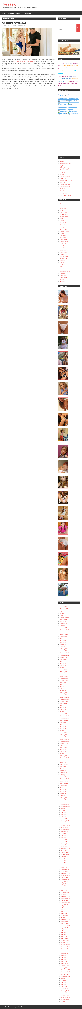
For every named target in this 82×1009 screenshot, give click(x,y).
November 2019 (64, 718)
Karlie (14, 25)
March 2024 (63, 623)
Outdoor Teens (64, 250)
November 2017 (64, 760)
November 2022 (64, 655)
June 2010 (63, 932)
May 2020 (63, 709)
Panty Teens (63, 252)
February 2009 (65, 965)
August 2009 (64, 953)
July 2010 (63, 930)
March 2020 (63, 714)
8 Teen (62, 161)
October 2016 (64, 781)
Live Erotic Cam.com (65, 176)
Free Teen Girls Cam (65, 170)
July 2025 (62, 613)
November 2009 (65, 947)
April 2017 (63, 770)
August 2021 (63, 682)
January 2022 (63, 674)
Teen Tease (63, 275)
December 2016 (64, 779)
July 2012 (63, 884)
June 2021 (63, 686)
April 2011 (64, 911)
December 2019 (64, 716)
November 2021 (64, 678)
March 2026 (63, 607)
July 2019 (62, 724)
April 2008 (64, 986)
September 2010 (65, 926)
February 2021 (64, 693)
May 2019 (63, 728)
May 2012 (63, 888)
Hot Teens (63, 235)
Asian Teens (63, 206)
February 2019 (64, 735)
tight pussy (65, 83)
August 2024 (63, 619)
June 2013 (63, 860)
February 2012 (65, 892)
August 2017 (63, 766)
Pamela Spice (72, 76)
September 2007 (65, 999)
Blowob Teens (64, 216)
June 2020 (63, 707)
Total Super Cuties (65, 191)
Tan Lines (62, 273)
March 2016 (63, 795)
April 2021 (63, 691)
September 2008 (65, 976)
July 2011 (63, 907)
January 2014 (64, 846)
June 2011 (63, 909)
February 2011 (65, 915)
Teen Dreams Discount (14, 13)
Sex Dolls (62, 265)
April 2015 (64, 816)
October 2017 (64, 762)
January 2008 (64, 993)
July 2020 (62, 705)
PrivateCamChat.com (66, 180)
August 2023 (63, 636)
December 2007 (65, 995)
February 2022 (64, 672)
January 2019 (63, 737)
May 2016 (63, 791)
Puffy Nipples (63, 258)
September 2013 (65, 854)
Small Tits (74, 79)
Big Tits (62, 210)
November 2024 (64, 617)
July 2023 (62, 638)
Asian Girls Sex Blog (65, 163)
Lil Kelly (62, 174)
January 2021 (63, 695)
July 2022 (62, 661)
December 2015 (64, 802)
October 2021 (64, 680)
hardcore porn (68, 68)
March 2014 (64, 842)
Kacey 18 (62, 172)
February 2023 (64, 649)
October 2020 (64, 701)
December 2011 (65, 896)
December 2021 (64, 676)
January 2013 (64, 871)
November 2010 (65, 921)
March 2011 (64, 913)
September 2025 (64, 611)
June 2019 (63, 726)
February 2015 (65, 821)
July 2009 (63, 955)
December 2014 (65, 825)
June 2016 (63, 789)
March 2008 (64, 988)
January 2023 (63, 651)
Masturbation (64, 244)
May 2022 (63, 665)
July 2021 (62, 684)
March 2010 (64, 938)
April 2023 (63, 644)
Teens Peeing (63, 277)
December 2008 (65, 970)
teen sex (67, 81)
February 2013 (65, 869)
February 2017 (64, 774)
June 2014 (63, 835)
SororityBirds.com (65, 184)
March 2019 (63, 733)
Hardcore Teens (64, 231)
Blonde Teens (64, 214)
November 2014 (65, 827)
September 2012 (65, 879)
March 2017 (63, 772)
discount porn (65, 65)
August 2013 (64, 856)
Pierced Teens (64, 256)
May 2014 (63, 837)
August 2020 (63, 703)
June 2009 (63, 957)
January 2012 (64, 894)
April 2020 (63, 711)
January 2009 (64, 968)
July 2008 (63, 980)
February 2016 (64, 798)
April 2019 (63, 730)
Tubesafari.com (28, 13)
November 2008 (65, 972)
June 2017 (63, 768)
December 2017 (64, 758)
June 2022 (63, 663)
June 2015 (63, 812)
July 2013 (63, 858)
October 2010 (65, 923)
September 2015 (65, 806)
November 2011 (65, 898)
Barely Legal (22, 25)
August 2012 (64, 882)
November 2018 (64, 741)
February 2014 (65, 844)
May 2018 (63, 751)
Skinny (62, 267)
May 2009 (63, 959)
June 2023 (63, 640)
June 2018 (63, 749)
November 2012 (65, 875)
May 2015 (63, 814)
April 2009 (64, 961)
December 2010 (65, 919)
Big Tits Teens (64, 166)
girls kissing (60, 68)
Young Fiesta (63, 193)
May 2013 (63, 863)
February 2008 (65, 991)
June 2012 (63, 886)
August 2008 (64, 978)
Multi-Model (63, 246)
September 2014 (65, 829)
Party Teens (63, 254)
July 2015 (63, 810)
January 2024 (63, 628)
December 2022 (64, 653)
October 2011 (65, 900)
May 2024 (63, 621)
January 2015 (64, 823)
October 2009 (65, 949)
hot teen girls (69, 71)
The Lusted (63, 189)
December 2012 (65, 873)
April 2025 (63, 615)
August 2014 (64, 831)
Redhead (62, 260)
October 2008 (65, 974)
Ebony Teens (63, 229)
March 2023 (63, 646)
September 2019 (64, 720)
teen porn (61, 81)
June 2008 (63, 982)
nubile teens (65, 76)
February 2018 (64, 756)
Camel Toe (63, 225)
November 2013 (65, 850)
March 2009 (64, 963)
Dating (62, 227)
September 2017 (64, 764)
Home (3, 13)
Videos (62, 279)
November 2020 (64, 699)
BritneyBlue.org (64, 168)
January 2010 (64, 942)
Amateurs (62, 204)
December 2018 (64, 739)
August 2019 (63, 722)
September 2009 (65, 951)
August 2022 (63, 659)
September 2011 (65, 902)
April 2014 (64, 840)
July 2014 (63, 833)
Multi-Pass (63, 248)
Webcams (62, 281)
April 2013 (64, 865)
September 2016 (64, 783)
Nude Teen (63, 178)
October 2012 (65, 877)
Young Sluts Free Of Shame (14, 23)
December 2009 (65, 944)
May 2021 (63, 688)
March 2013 (64, 867)
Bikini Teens (63, 212)
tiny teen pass (72, 83)
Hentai (62, 233)
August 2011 (64, 905)
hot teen (63, 71)
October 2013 (65, 852)
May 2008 (63, 984)
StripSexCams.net (65, 186)
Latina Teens (63, 239)
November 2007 (65, 997)
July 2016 (62, 787)
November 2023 (64, 632)
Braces (62, 220)
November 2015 (64, 804)
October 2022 (64, 657)
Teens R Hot (9, 4)
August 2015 (64, 808)
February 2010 (65, 940)
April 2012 (64, 890)
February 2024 (64, 625)
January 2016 (63, 800)
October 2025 (64, 609)
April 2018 (63, 753)
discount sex (74, 65)
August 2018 (63, 747)
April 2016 (63, 793)
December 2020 (64, 697)
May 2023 (63, 642)
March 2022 (63, 670)
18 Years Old (61, 63)
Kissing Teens (63, 237)
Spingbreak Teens (65, 271)
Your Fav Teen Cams (65, 195)
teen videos (73, 81)
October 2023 (64, 634)
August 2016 (63, 785)
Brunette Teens (64, 223)
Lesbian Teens (67, 74)
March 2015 (64, 819)
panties (60, 78)
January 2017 (63, 777)
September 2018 (64, 745)
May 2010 (63, 934)
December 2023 (64, 630)
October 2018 (64, 743)
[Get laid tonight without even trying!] (69, 54)
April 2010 (64, 936)
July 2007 (63, 1001)
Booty (61, 218)
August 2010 (64, 928)
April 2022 (63, 667)
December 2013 (65, 848)
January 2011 (64, 917)
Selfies (62, 262)
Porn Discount (66, 79)
